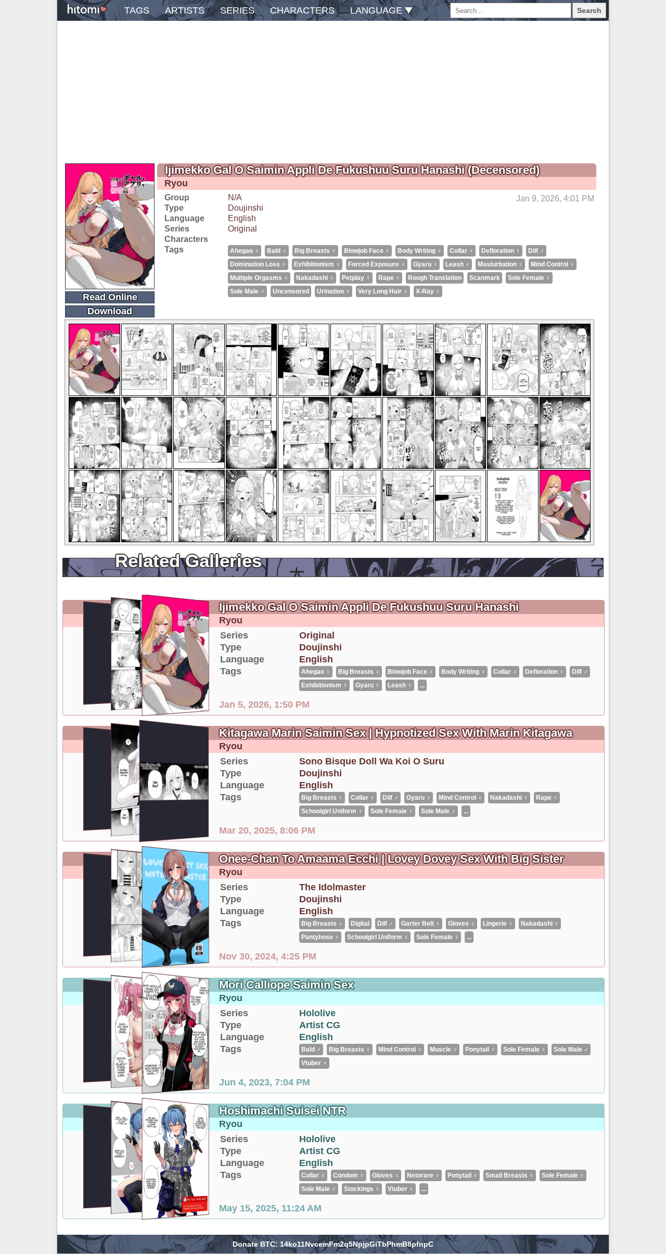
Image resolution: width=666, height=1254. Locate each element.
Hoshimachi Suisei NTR (282, 1110)
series (237, 10)
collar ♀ (461, 250)
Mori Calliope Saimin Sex (286, 984)
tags (136, 10)
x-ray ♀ (428, 291)
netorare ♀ (423, 1175)
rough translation (435, 277)
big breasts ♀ (315, 250)
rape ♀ (389, 277)
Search (589, 10)
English (242, 218)
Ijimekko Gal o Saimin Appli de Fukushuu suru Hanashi (369, 606)
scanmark (484, 277)
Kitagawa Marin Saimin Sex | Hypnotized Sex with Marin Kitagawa (395, 732)
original (242, 228)
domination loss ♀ (258, 264)
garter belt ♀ (420, 923)
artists (184, 10)
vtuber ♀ (314, 1063)
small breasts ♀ (509, 1175)
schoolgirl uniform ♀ (332, 811)
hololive (317, 1013)
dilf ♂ (536, 250)
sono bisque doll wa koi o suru (371, 761)
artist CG (319, 1025)
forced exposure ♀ (376, 264)
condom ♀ (348, 1175)
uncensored (291, 291)
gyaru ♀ (425, 264)
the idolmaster (332, 887)
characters (302, 10)
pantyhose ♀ (320, 937)
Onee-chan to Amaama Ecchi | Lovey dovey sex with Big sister (391, 858)
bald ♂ (277, 250)
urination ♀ (333, 291)
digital (360, 923)
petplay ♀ (356, 277)
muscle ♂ (443, 1049)
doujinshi (245, 207)
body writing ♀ (420, 250)
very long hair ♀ (383, 291)
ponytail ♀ (480, 1049)
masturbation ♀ (500, 264)
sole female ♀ (529, 277)
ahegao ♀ (244, 250)
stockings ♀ (362, 1189)
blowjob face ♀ (367, 250)
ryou (176, 183)
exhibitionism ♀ (317, 264)
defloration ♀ (500, 250)
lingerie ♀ (498, 923)
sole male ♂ (247, 291)
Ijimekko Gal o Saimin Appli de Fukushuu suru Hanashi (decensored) (352, 169)
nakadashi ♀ (315, 277)
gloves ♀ (461, 923)
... (422, 685)
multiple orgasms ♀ (259, 277)
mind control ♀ (552, 264)
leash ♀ (457, 264)
